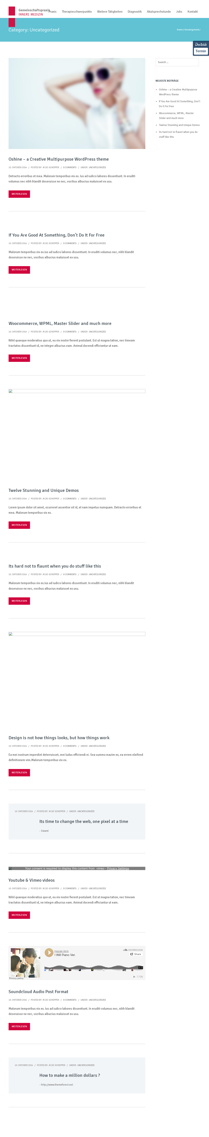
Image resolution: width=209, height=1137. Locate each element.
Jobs (179, 11)
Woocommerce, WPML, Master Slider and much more (60, 323)
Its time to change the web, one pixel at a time (83, 821)
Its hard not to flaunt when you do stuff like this (55, 566)
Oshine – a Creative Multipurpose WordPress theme (59, 159)
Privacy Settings (118, 868)
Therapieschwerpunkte (77, 11)
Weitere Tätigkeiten (109, 11)
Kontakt (193, 11)
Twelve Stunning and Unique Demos (44, 490)
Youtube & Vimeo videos (32, 880)
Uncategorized (192, 29)
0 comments (69, 167)
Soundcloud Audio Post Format (38, 991)
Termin (201, 51)
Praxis (53, 11)
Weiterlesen (19, 194)
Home (180, 29)
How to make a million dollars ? (69, 1075)
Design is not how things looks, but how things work (59, 737)
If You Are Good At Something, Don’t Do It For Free (56, 235)
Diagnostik (135, 11)
